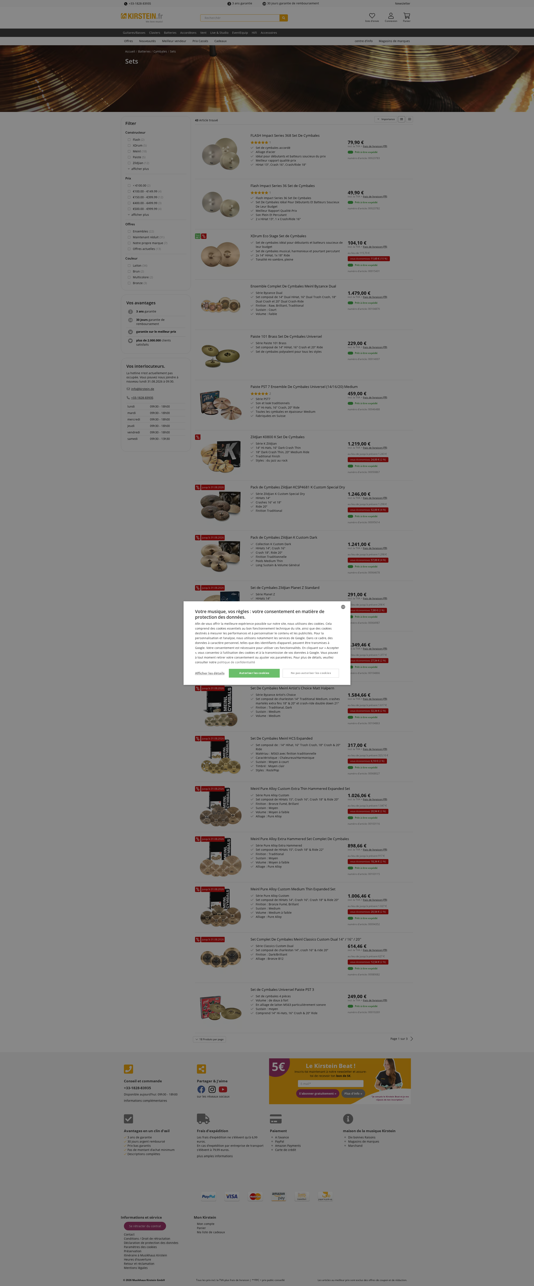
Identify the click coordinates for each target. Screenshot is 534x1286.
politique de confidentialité (236, 662)
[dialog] (267, 643)
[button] (209, 673)
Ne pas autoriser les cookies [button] (311, 673)
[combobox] (343, 607)
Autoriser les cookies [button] (254, 673)
